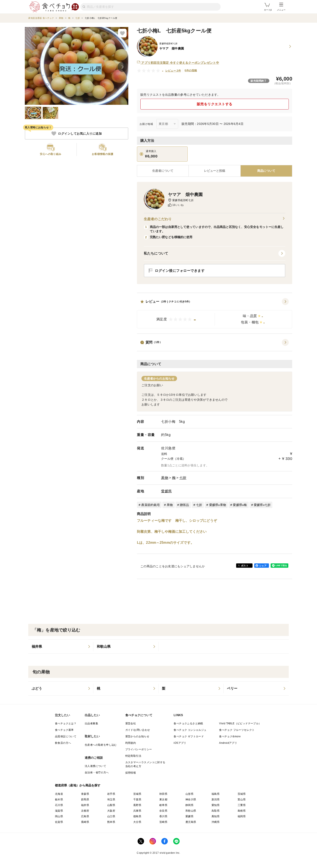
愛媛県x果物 (217, 505)
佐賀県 (59, 821)
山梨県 (111, 805)
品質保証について (65, 736)
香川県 (163, 816)
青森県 (85, 793)
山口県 (111, 816)
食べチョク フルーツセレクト (237, 729)
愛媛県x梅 (240, 505)
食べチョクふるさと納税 (188, 723)
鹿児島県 (190, 821)
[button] (214, 313)
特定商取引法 (133, 755)
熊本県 (111, 821)
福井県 (85, 805)
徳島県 (137, 816)
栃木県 (59, 799)
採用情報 (130, 772)
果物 (164, 478)
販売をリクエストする (214, 104)
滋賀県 (59, 810)
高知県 (216, 816)
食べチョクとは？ (65, 723)
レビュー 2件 (173, 70)
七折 (183, 478)
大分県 (137, 821)
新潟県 (216, 799)
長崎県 (85, 821)
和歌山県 (190, 810)
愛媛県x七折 (262, 505)
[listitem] (60, 646)
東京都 (163, 799)
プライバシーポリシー (138, 749)
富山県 (242, 799)
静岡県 (189, 805)
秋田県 (163, 793)
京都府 (85, 810)
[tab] (214, 170)
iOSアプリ (180, 742)
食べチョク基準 (64, 729)
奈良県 (163, 810)
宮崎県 (163, 821)
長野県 (137, 805)
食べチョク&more (230, 736)
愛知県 (216, 805)
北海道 (59, 793)
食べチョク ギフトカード (189, 736)
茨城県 (242, 793)
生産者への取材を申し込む (101, 744)
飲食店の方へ (63, 742)
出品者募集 (91, 723)
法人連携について (95, 766)
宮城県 (137, 793)
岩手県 (111, 793)
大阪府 (111, 810)
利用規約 (130, 742)
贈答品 (184, 505)
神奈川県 (190, 799)
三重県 (242, 805)
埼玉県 (111, 799)
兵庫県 (137, 810)
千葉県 (137, 799)
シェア (263, 565)
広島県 (85, 816)
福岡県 (242, 816)
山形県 (189, 793)
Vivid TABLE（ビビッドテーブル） (240, 723)
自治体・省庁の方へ (97, 772)
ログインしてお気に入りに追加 (80, 133)
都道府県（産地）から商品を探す (78, 785)
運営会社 (130, 723)
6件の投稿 (191, 70)
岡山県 (59, 816)
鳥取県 (216, 810)
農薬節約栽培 (150, 505)
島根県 (242, 810)
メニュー (281, 10)
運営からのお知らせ (137, 736)
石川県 (59, 805)
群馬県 (85, 799)
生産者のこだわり (158, 219)
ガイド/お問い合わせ (137, 729)
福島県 (216, 793)
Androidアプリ (228, 742)
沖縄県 (216, 821)
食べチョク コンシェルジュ (190, 729)
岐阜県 (163, 805)
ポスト (244, 565)
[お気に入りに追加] (122, 33)
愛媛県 (166, 491)
